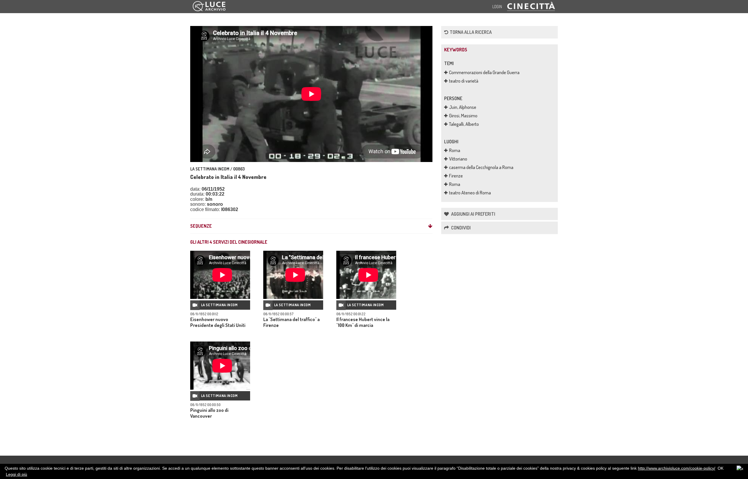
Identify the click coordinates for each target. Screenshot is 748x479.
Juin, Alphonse (462, 107)
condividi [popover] (460, 228)
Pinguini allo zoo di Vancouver (209, 413)
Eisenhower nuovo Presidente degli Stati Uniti (217, 322)
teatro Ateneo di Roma (470, 193)
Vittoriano (458, 159)
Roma (454, 150)
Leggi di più (16, 474)
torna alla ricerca (471, 32)
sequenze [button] (201, 226)
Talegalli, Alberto (464, 124)
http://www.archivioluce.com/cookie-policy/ (676, 468)
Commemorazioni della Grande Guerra (484, 72)
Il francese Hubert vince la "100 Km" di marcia (362, 322)
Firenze (456, 176)
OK (720, 468)
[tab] (311, 226)
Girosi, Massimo (463, 116)
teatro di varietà (463, 81)
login (497, 6)
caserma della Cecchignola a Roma (481, 167)
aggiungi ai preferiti (472, 214)
